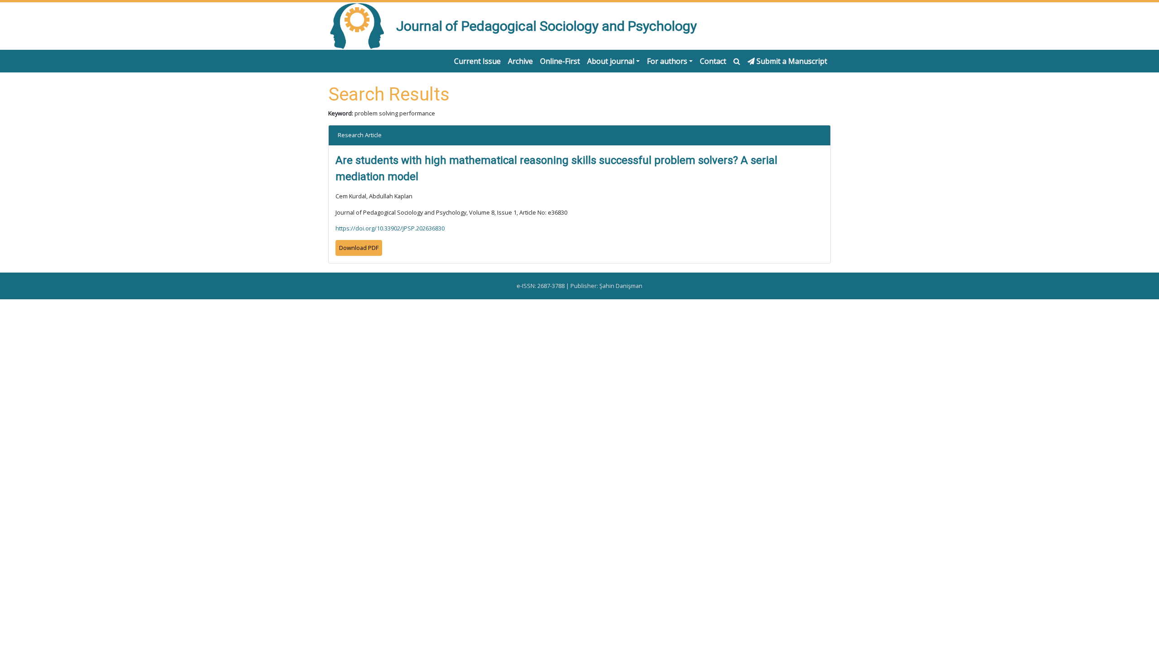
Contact (713, 61)
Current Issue (477, 61)
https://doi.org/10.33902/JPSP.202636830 (390, 228)
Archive (520, 61)
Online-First (560, 61)
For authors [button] (667, 61)
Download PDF (358, 248)
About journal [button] (610, 61)
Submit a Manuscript (791, 61)
